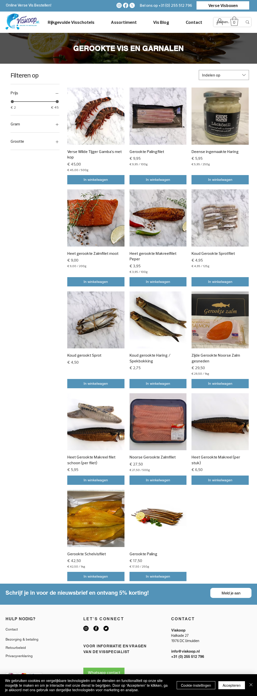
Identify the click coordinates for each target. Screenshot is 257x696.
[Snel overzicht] (95, 116)
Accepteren (232, 685)
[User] (220, 22)
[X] (132, 5)
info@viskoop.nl (185, 651)
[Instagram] (119, 5)
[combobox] (224, 75)
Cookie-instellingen (196, 685)
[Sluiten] (251, 685)
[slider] (12, 102)
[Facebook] (125, 5)
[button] (234, 21)
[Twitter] (106, 628)
